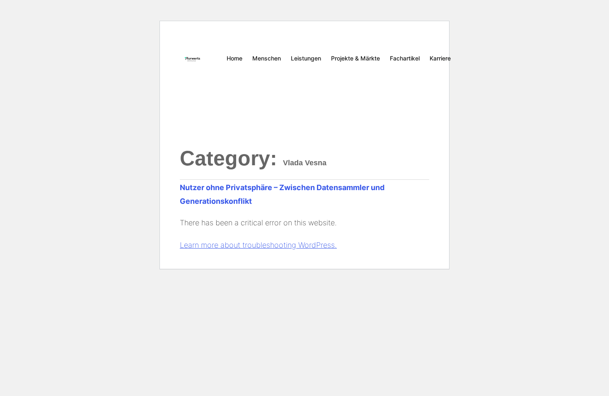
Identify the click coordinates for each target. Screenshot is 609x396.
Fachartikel (405, 58)
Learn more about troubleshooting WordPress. (258, 245)
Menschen (266, 58)
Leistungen (306, 58)
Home (234, 58)
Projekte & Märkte (355, 58)
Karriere (440, 58)
